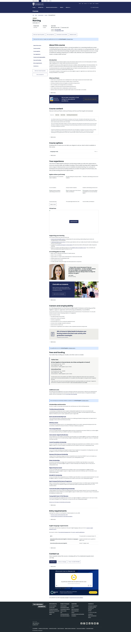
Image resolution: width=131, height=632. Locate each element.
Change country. (72, 348)
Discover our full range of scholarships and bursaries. (60, 502)
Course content (36, 48)
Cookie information (53, 628)
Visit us (89, 617)
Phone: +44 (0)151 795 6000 (74, 561)
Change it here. (70, 39)
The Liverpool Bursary (55, 428)
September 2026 (56, 27)
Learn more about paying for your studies (78, 382)
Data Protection (60, 628)
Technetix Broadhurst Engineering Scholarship (62, 488)
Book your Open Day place (38, 34)
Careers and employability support (58, 239)
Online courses (63, 610)
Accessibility (35, 628)
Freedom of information (43, 628)
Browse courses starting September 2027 (59, 514)
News (80, 3)
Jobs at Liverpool (74, 605)
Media (50, 614)
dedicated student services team (58, 242)
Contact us (35, 66)
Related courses (73, 34)
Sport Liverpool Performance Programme (60, 481)
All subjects (73, 615)
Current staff (52, 607)
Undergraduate (40, 15)
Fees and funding (37, 60)
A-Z (88, 3)
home (33, 15)
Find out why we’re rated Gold (90, 99)
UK (40, 0)
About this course (37, 45)
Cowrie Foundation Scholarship (57, 442)
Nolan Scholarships (54, 460)
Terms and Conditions (80, 628)
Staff (94, 3)
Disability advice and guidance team (78, 247)
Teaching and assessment (72, 114)
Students (96, 3)
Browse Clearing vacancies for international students (61, 516)
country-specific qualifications (78, 532)
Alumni (91, 3)
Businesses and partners (54, 610)
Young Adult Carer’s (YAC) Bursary (58, 496)
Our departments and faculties (77, 614)
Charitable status (89, 628)
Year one (52, 115)
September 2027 (65, 27)
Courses (35, 11)
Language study (54, 151)
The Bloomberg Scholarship (56, 409)
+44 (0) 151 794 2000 (92, 612)
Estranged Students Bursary (56, 448)
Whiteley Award (53, 422)
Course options (36, 51)
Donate (85, 3)
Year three (63, 114)
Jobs (82, 3)
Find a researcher (75, 610)
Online (50, 0)
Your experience (36, 54)
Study (36, 15)
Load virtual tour (74, 221)
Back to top (53, 92)
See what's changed (64, 597)
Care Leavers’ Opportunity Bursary (58, 435)
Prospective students (53, 609)
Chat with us (53, 561)
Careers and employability (39, 57)
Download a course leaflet (62, 34)
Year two (57, 114)
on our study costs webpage (71, 394)
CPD (61, 612)
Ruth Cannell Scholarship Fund (57, 416)
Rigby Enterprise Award (55, 468)
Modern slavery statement (70, 628)
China (43, 0)
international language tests (64, 532)
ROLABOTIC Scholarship (55, 475)
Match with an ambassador (59, 294)
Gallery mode (53, 204)
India (47, 0)
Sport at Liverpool (75, 609)
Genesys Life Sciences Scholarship (58, 454)
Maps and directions (92, 615)
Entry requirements (37, 63)
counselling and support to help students (64, 244)
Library (72, 607)
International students (64, 615)
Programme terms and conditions (76, 597)
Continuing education (64, 614)
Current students (52, 605)
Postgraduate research (65, 609)
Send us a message (62, 561)
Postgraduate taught (64, 607)
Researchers (51, 612)
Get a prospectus (50, 34)
